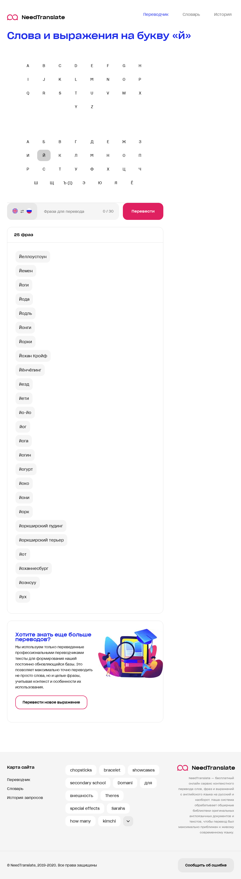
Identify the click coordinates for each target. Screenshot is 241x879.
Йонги (25, 327)
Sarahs (118, 808)
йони (24, 497)
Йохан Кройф (33, 356)
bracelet (112, 770)
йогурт (26, 469)
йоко (24, 483)
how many (80, 821)
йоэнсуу (27, 582)
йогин (25, 455)
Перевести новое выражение (51, 702)
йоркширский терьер (41, 540)
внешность (81, 795)
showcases (144, 770)
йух (23, 596)
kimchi (109, 821)
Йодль (25, 313)
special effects (85, 808)
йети (24, 398)
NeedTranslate (43, 17)
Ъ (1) (67, 182)
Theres (112, 795)
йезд (24, 384)
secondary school (88, 783)
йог (23, 426)
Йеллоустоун (33, 256)
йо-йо (25, 412)
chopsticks (81, 770)
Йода (24, 299)
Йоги (24, 285)
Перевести (143, 211)
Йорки (25, 341)
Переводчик (18, 779)
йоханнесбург (33, 568)
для (148, 783)
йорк (24, 511)
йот (23, 554)
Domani (125, 783)
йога (23, 441)
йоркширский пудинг (41, 526)
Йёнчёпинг (30, 370)
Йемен (26, 271)
